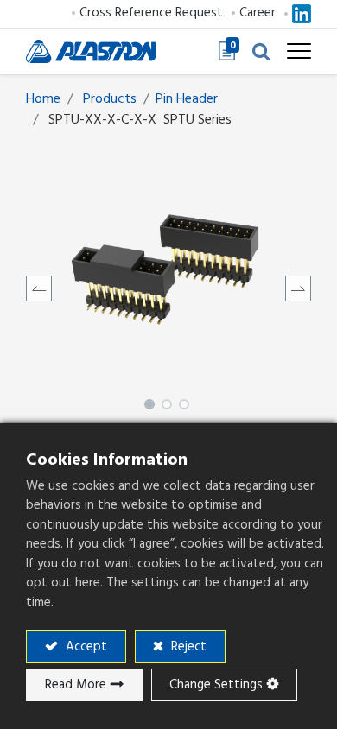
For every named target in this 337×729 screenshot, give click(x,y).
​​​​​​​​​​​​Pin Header (187, 98)
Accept (84, 646)
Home (43, 98)
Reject (187, 646)
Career (257, 12)
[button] (261, 50)
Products (110, 98)
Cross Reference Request (151, 12)
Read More (75, 684)
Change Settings (216, 684)
